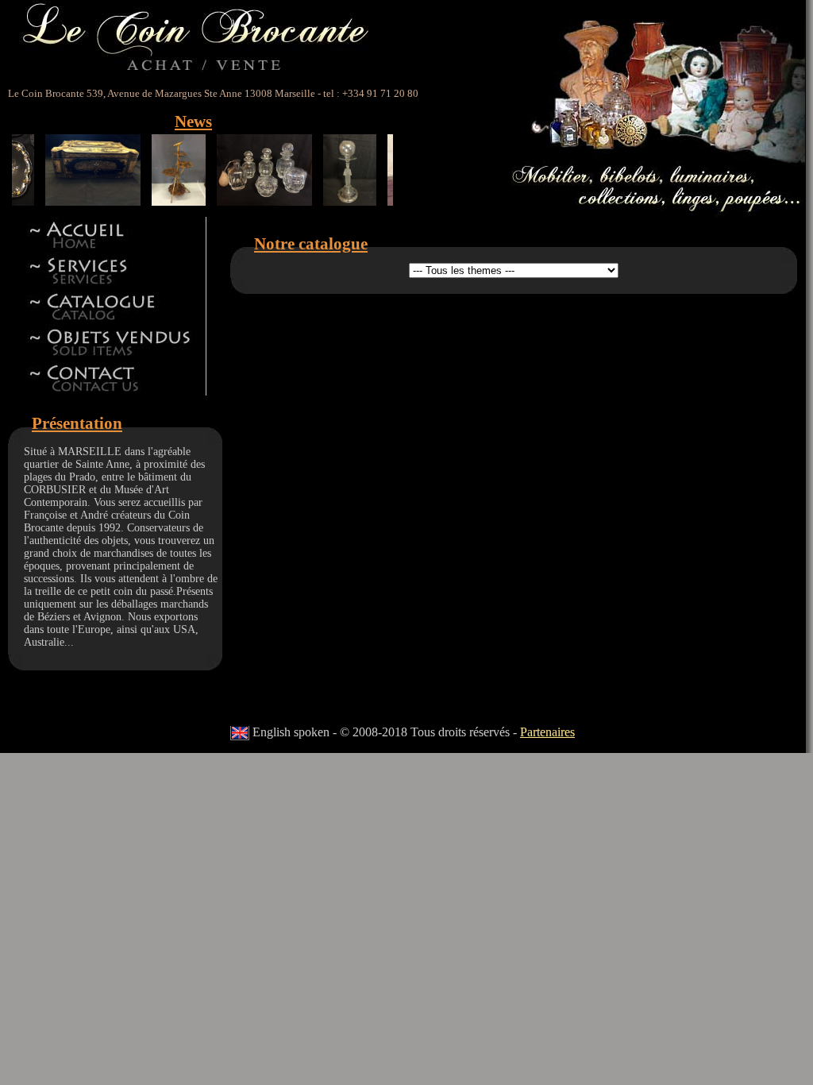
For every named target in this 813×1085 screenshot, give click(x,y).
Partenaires (547, 732)
